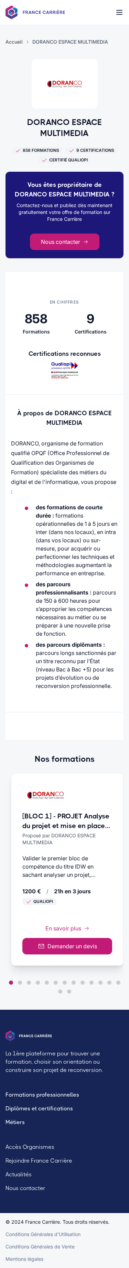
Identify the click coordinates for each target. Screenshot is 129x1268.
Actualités (19, 1174)
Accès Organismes (30, 1147)
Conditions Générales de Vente (40, 1246)
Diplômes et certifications (39, 1108)
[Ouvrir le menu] (119, 12)
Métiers (15, 1122)
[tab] (11, 983)
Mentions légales (24, 1259)
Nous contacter (60, 241)
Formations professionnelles (42, 1094)
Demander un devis (72, 946)
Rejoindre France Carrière (39, 1160)
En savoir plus (63, 928)
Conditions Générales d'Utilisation (43, 1234)
